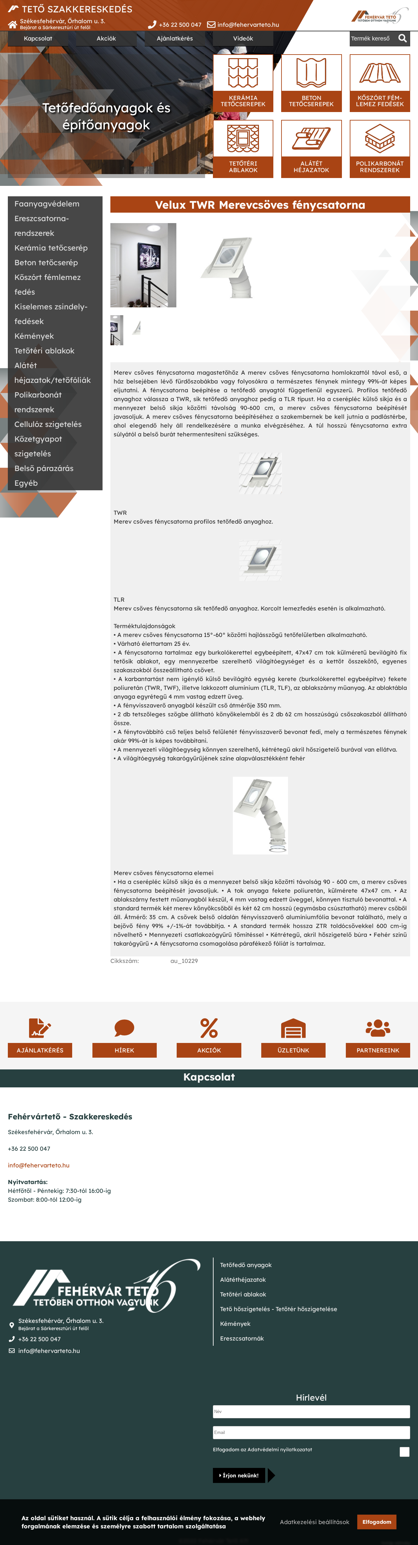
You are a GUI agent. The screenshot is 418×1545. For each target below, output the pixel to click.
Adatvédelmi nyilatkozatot (280, 1449)
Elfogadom (376, 1522)
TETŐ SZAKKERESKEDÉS (77, 9)
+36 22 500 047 (180, 24)
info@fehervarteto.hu (248, 24)
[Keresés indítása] (402, 38)
